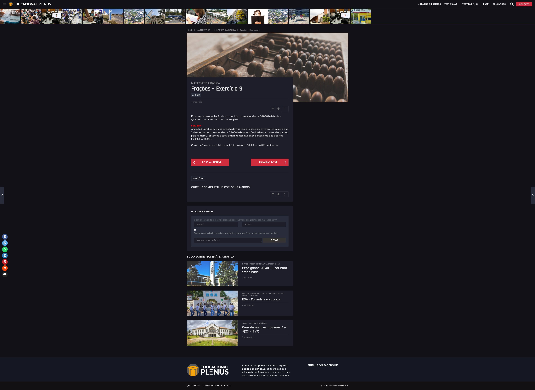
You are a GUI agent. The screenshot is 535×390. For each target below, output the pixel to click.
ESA (243, 293)
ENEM (486, 4)
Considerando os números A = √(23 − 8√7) (264, 329)
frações (198, 178)
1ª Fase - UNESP (248, 264)
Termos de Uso (211, 386)
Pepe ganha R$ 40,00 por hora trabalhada (264, 270)
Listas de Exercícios (429, 4)
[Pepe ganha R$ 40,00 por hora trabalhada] (212, 273)
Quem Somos (193, 386)
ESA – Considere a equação (261, 299)
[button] (4, 4)
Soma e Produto (250, 296)
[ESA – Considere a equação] (212, 303)
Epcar (245, 323)
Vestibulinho (470, 4)
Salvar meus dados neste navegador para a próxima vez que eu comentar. (236, 233)
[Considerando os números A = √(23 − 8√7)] (212, 333)
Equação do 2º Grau (275, 293)
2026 (277, 264)
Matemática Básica (205, 83)
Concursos (499, 4)
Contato (226, 386)
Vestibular (450, 4)
